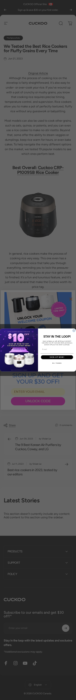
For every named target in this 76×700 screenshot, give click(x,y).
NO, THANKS (57, 363)
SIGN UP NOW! (57, 357)
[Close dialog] (74, 330)
